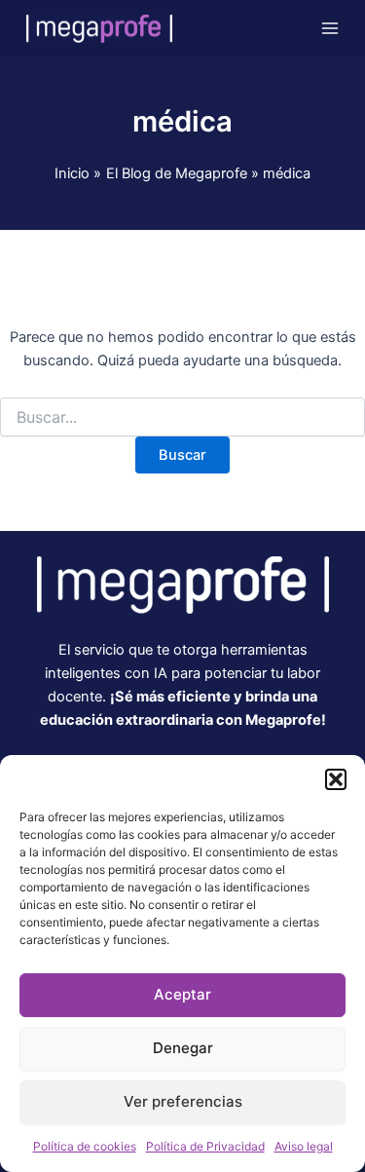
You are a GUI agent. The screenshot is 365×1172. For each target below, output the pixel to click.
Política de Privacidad (205, 1146)
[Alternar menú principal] (330, 28)
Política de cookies (84, 1146)
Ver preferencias (183, 1101)
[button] (336, 779)
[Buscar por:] (182, 417)
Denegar (183, 1048)
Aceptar (182, 994)
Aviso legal (303, 1146)
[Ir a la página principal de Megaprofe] (183, 583)
